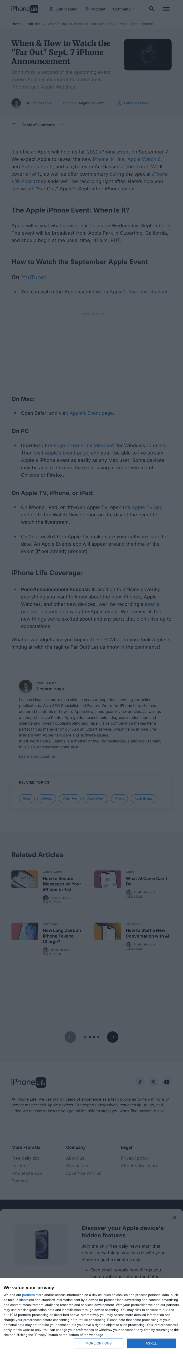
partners (28, 1294)
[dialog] (91, 1316)
